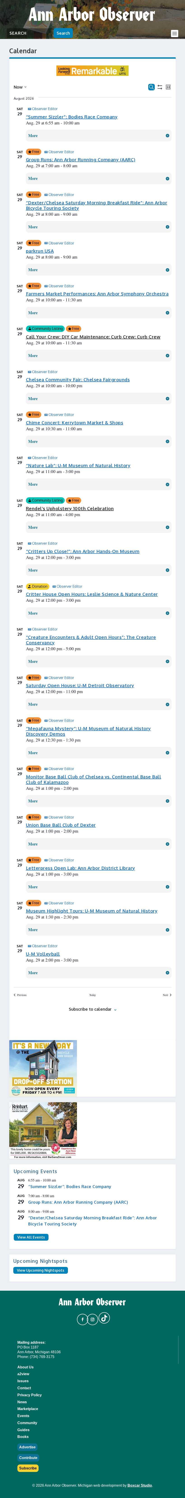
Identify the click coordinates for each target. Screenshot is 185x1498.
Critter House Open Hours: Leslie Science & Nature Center (92, 594)
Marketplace (27, 1409)
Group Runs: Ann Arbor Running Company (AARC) (80, 159)
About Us (25, 1367)
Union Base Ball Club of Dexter (61, 825)
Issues (23, 1381)
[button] (80, 1317)
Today (92, 995)
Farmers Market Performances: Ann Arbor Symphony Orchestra (97, 294)
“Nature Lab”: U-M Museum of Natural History (78, 465)
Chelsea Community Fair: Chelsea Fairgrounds (78, 379)
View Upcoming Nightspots (40, 1270)
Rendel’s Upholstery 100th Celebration (70, 508)
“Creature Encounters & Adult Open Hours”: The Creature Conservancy (91, 639)
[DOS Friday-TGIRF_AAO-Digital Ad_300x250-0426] (92, 1068)
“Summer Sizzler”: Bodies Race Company (72, 117)
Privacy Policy (29, 1395)
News (22, 1402)
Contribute (28, 1458)
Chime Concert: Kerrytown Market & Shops (74, 422)
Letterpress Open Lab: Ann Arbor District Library (80, 868)
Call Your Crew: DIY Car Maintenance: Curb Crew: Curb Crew (93, 337)
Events (23, 1416)
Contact (24, 1388)
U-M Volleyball (43, 954)
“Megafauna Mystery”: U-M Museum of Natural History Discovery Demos (88, 731)
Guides (23, 1430)
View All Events (31, 1237)
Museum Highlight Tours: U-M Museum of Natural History (92, 911)
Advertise (27, 1447)
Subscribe (28, 1468)
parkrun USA (40, 251)
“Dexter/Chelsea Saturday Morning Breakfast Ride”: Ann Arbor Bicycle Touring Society (96, 205)
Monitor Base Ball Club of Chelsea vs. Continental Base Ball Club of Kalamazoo (93, 779)
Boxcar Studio (139, 1485)
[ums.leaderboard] (92, 74)
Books (23, 1437)
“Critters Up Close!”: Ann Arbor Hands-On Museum (83, 551)
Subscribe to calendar (90, 1009)
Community (27, 1423)
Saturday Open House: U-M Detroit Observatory (80, 685)
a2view (23, 1374)
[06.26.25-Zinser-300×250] (92, 1130)
